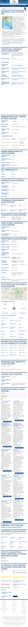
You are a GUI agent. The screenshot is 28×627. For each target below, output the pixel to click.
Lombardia (14, 604)
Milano (11, 345)
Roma (2, 345)
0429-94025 (14, 58)
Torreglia (3, 334)
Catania (2, 352)
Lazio (14, 601)
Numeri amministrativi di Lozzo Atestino (11, 152)
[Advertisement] (14, 100)
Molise (14, 608)
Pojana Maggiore (22, 330)
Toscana (24, 604)
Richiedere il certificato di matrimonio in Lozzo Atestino (18, 76)
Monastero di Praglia (12, 542)
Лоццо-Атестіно (13, 210)
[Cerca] (25, 8)
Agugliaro (4, 31)
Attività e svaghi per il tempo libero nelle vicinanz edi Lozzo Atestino (13, 554)
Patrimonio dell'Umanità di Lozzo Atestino (13, 363)
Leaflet (10, 299)
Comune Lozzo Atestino (22, 5)
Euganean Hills (4, 536)
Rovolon (3, 331)
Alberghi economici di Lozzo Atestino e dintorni (11, 527)
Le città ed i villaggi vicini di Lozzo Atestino (14, 285)
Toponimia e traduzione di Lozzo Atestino (12, 201)
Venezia (20, 352)
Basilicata (4, 603)
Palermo (11, 347)
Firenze (11, 350)
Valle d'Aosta (24, 611)
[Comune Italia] (14, 3)
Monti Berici (12, 546)
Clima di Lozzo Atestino (11, 374)
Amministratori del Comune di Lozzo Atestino (13, 117)
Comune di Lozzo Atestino (12, 180)
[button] (3, 289)
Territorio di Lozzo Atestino (14, 239)
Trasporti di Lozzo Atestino (13, 215)
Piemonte (14, 610)
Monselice (21, 334)
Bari (19, 350)
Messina (3, 355)
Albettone (21, 327)
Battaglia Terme (13, 336)
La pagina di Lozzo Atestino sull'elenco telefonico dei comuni (13, 567)
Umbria (24, 610)
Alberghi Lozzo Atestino (12, 525)
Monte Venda (21, 537)
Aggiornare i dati (5, 44)
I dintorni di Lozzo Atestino (13, 531)
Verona (11, 352)
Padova (13, 176)
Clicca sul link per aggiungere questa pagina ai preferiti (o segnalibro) (19, 577)
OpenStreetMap (19, 299)
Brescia (20, 355)
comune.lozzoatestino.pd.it (17, 65)
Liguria (14, 603)
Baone (2, 320)
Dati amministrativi (9, 170)
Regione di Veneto (5, 5)
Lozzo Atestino (16, 16)
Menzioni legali (5, 622)
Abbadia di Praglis (22, 541)
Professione (3, 393)
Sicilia (24, 603)
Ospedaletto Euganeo (3, 324)
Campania (4, 606)
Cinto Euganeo (16, 30)
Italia (13, 171)
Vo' (20, 30)
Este (20, 320)
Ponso (2, 337)
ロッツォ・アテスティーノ (5, 206)
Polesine (20, 546)
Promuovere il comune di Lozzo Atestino (18, 581)
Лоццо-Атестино (4, 210)
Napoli (20, 345)
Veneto (13, 174)
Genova (20, 347)
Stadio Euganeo (4, 560)
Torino (2, 347)
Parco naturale (4, 196)
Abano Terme (8, 32)
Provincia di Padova (13, 5)
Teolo (20, 324)
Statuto (13, 190)
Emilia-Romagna (4, 608)
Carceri (11, 334)
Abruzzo (4, 601)
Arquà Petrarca (13, 323)
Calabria (4, 605)
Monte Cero (3, 542)
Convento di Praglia (3, 547)
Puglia (14, 612)
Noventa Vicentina (14, 320)
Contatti (20, 622)
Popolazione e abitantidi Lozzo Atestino (12, 224)
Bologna (2, 350)
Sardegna (24, 601)
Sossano (21, 337)
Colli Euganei (12, 537)
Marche (14, 606)
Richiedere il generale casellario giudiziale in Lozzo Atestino (18, 83)
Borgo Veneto (5, 313)
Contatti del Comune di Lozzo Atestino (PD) (11, 50)
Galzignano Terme (5, 327)
